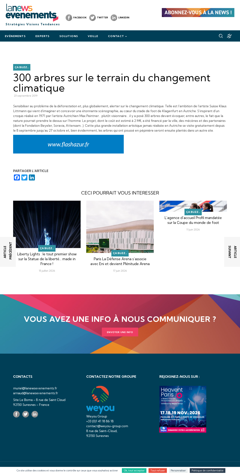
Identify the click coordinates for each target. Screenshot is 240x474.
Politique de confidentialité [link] (208, 470)
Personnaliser (178, 470)
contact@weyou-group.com (107, 426)
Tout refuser (157, 470)
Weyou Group (96, 416)
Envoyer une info (120, 332)
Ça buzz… (22, 67)
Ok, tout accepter (134, 470)
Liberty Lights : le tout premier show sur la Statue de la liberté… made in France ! (47, 259)
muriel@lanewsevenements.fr (35, 388)
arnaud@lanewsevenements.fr (35, 393)
